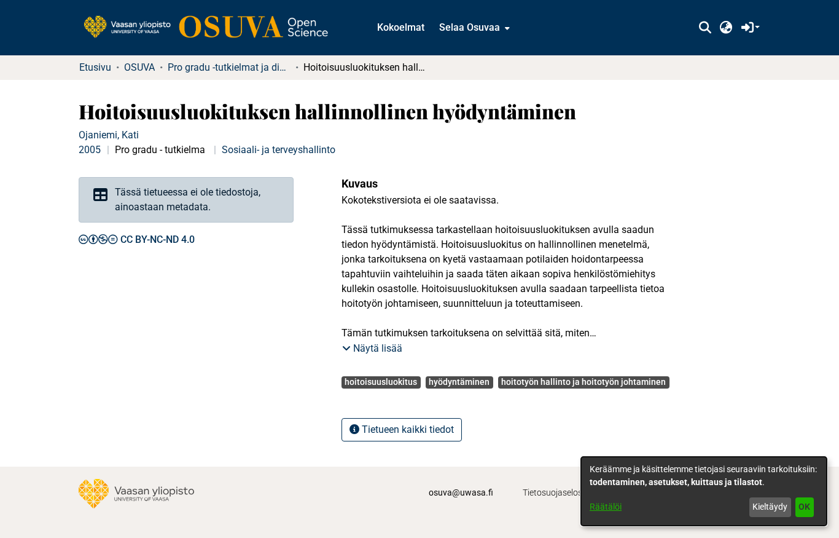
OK (804, 507)
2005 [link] (90, 150)
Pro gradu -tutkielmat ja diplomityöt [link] (229, 67)
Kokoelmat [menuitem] (400, 27)
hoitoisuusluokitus (381, 382)
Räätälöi (606, 507)
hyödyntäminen (459, 382)
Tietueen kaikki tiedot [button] (406, 429)
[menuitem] (473, 27)
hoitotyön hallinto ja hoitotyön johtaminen (583, 382)
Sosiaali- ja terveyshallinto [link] (278, 150)
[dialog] (704, 491)
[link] (212, 27)
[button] (704, 27)
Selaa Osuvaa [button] (469, 27)
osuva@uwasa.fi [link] (461, 492)
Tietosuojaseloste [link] (556, 492)
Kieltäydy (769, 507)
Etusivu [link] (95, 67)
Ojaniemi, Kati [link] (109, 135)
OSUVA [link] (139, 67)
